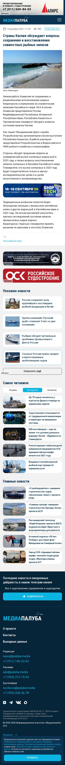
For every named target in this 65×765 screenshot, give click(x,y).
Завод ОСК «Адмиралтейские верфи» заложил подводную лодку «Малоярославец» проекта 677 (44, 557)
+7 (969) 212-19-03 (16, 677)
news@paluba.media (16, 656)
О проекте (9, 628)
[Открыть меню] (58, 20)
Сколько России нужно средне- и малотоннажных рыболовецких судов (40, 357)
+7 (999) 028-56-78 (16, 693)
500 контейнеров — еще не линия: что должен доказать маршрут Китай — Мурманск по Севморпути (45, 434)
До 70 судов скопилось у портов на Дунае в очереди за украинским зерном (44, 400)
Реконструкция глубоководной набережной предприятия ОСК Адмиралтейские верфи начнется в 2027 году (45, 450)
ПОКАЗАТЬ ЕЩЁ (32, 371)
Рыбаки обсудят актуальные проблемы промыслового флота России (39, 339)
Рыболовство (52, 29)
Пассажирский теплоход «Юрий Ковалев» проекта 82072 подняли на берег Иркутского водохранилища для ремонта (45, 525)
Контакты (9, 635)
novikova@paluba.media (19, 688)
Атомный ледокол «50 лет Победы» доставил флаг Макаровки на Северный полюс (45, 539)
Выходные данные (15, 641)
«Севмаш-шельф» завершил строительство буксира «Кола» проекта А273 (45, 507)
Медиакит (8, 735)
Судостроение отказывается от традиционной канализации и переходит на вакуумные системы (45, 418)
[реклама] (32, 190)
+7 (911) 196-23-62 (16, 661)
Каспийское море (13, 241)
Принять (32, 758)
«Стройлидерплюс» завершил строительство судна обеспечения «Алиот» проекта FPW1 (44, 493)
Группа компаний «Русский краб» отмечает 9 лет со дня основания (38, 321)
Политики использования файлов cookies (42, 744)
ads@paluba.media (15, 672)
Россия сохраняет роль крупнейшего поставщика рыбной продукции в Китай (37, 303)
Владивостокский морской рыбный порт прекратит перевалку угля (43, 465)
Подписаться (35, 596)
